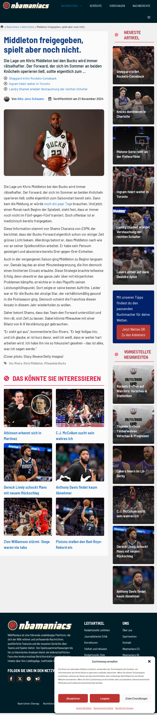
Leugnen (105, 698)
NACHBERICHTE (141, 5)
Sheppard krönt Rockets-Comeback (32, 78)
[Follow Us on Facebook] (11, 678)
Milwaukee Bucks (55, 363)
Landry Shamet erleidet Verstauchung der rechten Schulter (48, 89)
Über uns (127, 630)
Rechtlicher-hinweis (53, 703)
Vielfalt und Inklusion (95, 649)
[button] (149, 661)
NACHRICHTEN (69, 5)
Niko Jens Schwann (30, 99)
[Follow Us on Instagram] (28, 678)
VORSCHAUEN (117, 5)
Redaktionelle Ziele (94, 655)
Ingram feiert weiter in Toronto (29, 83)
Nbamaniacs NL (131, 655)
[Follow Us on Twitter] (19, 678)
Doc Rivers (15, 363)
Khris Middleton (33, 363)
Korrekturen (91, 642)
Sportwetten (130, 636)
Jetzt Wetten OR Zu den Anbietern (133, 332)
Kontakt (127, 642)
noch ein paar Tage (58, 203)
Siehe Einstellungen (136, 698)
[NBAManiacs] (26, 5)
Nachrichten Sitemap (28, 703)
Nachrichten (13, 26)
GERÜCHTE (96, 5)
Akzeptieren (73, 698)
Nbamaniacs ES (131, 649)
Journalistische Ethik (95, 636)
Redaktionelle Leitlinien (97, 630)
